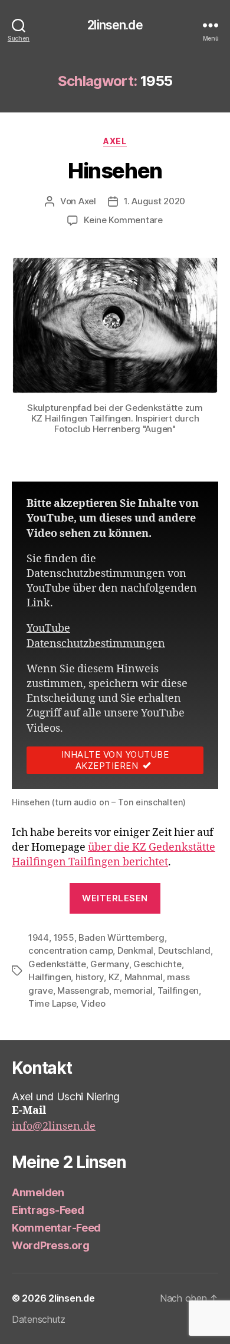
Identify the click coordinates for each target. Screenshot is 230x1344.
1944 (38, 937)
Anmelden (38, 1192)
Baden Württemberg (121, 937)
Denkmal (135, 950)
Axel (114, 141)
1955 (64, 937)
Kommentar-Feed (56, 1228)
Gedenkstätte (57, 964)
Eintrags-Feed (48, 1210)
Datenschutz (38, 1319)
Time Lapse (52, 1003)
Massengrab (83, 990)
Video (93, 1003)
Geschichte (157, 964)
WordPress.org (51, 1245)
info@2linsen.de (54, 1126)
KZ (114, 977)
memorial (133, 990)
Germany (109, 964)
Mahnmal (143, 977)
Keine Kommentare (123, 219)
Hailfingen (49, 977)
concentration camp (70, 950)
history (89, 977)
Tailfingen (178, 990)
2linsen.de (114, 25)
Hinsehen (115, 171)
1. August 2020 (154, 201)
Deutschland (184, 950)
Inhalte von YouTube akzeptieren (115, 760)
